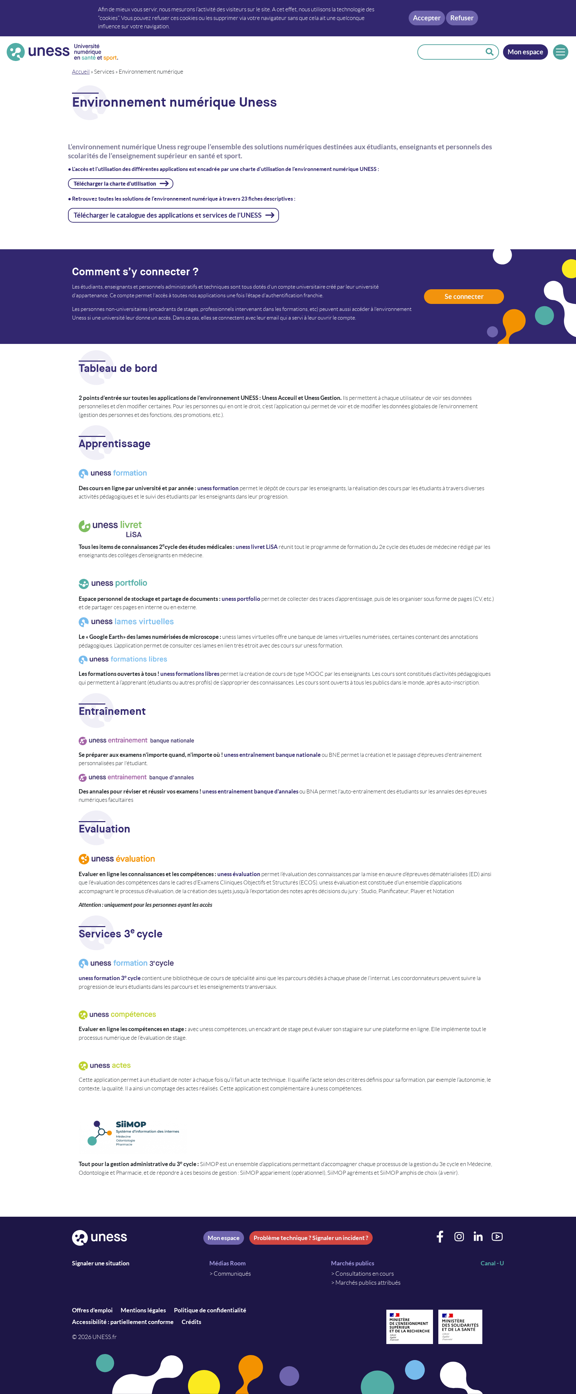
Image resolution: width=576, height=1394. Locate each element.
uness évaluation (238, 874)
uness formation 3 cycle (110, 978)
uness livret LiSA (257, 547)
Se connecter (464, 296)
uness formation (218, 488)
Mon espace (525, 52)
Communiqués (232, 1273)
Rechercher (490, 52)
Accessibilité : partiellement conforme (123, 1321)
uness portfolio (241, 599)
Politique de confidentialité (210, 1310)
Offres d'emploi (92, 1310)
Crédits (191, 1321)
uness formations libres (189, 674)
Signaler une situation (100, 1263)
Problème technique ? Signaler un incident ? (311, 1237)
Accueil (81, 72)
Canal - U (492, 1263)
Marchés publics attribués (368, 1282)
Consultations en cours (364, 1273)
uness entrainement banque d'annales (250, 791)
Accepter (427, 18)
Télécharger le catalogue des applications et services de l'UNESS (168, 215)
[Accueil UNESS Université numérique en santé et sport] (62, 52)
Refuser (462, 18)
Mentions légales (143, 1310)
